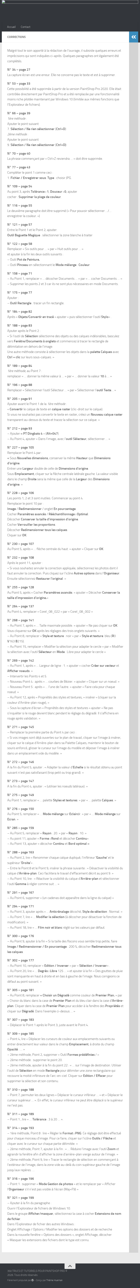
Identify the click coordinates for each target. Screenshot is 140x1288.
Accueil (11, 27)
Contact (25, 27)
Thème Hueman (54, 1280)
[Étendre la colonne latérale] (133, 37)
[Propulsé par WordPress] (32, 1280)
